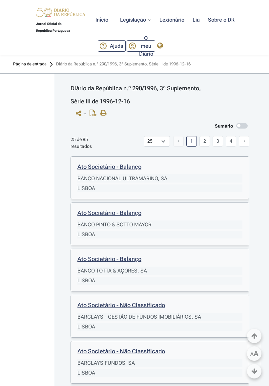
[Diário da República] (60, 14)
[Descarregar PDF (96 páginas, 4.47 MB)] (95, 114)
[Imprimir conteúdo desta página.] (105, 113)
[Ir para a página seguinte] (244, 141)
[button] (60, 13)
